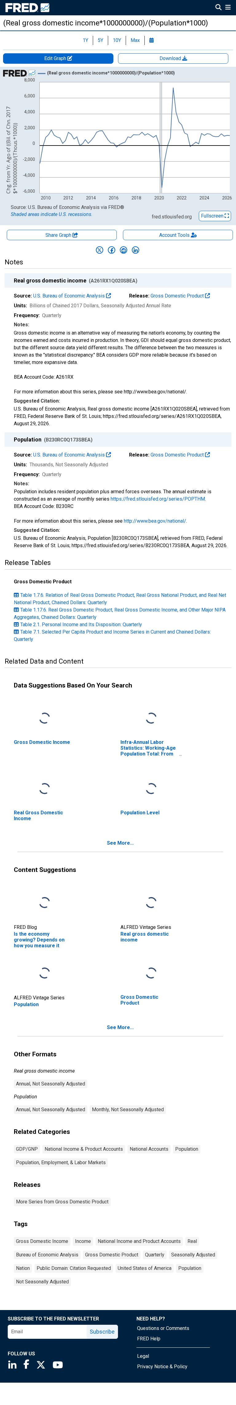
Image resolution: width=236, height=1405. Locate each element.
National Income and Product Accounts (139, 1241)
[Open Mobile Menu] (228, 8)
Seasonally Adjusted (193, 1255)
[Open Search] (218, 8)
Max (135, 40)
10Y (117, 40)
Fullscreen (213, 216)
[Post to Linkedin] (135, 250)
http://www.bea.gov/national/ (155, 521)
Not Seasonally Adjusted (42, 1282)
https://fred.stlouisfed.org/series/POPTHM (158, 499)
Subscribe (102, 1331)
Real (192, 1241)
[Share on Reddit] (123, 250)
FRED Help (148, 1339)
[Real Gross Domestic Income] (44, 789)
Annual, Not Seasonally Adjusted (50, 1084)
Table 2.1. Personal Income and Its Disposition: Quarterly (81, 624)
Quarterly (154, 1255)
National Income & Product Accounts (84, 1149)
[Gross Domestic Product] (151, 973)
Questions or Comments (163, 1328)
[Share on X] (99, 250)
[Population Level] (151, 789)
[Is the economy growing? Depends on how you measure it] (44, 903)
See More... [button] (120, 843)
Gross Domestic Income (42, 1241)
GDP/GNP (27, 1149)
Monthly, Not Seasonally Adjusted (128, 1109)
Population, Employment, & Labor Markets (61, 1162)
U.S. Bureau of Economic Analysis (69, 296)
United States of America (144, 1268)
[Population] (44, 973)
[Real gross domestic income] (151, 903)
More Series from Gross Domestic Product (62, 1202)
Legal (143, 1356)
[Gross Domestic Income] (44, 718)
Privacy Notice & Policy (162, 1366)
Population (186, 1149)
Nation (23, 1268)
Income (83, 1241)
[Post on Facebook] (111, 250)
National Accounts (149, 1149)
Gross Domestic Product (178, 296)
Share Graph (59, 235)
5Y (100, 40)
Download (170, 58)
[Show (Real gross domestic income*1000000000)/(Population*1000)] (111, 72)
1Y (85, 40)
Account (174, 235)
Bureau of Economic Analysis (47, 1255)
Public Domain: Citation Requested (74, 1268)
